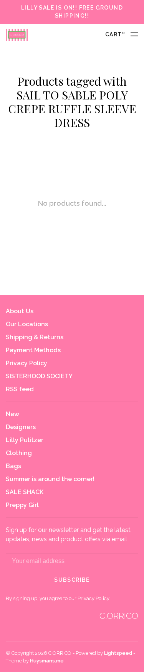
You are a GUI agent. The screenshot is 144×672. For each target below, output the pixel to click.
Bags (13, 466)
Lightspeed (118, 653)
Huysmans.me (47, 661)
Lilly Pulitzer (24, 440)
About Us (19, 311)
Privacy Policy (26, 363)
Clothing (19, 453)
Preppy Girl (22, 505)
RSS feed (20, 389)
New (12, 414)
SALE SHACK (24, 492)
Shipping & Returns (34, 337)
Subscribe (72, 580)
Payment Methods (33, 350)
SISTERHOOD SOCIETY (39, 376)
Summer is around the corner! (50, 479)
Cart (115, 34)
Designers (21, 427)
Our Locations (27, 324)
